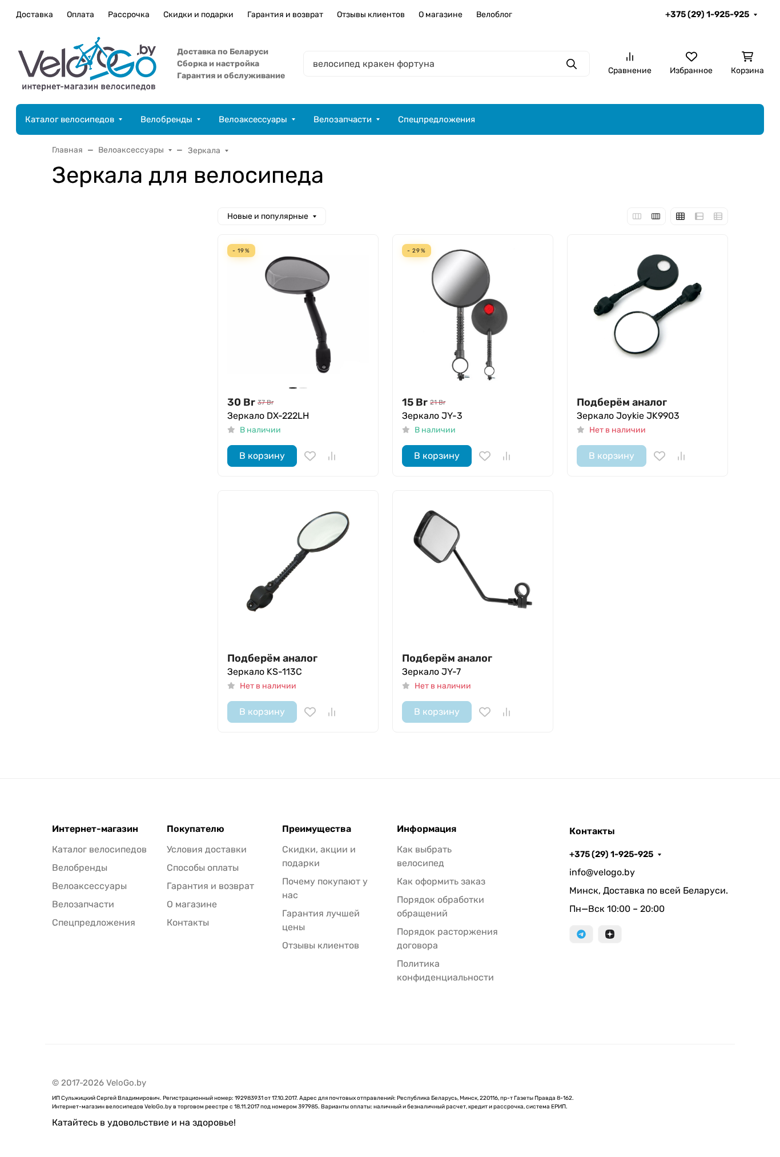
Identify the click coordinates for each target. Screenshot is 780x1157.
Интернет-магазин (95, 829)
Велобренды (166, 119)
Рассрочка (129, 14)
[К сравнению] (331, 456)
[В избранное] (310, 456)
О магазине (441, 14)
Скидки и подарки (198, 14)
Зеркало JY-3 (432, 415)
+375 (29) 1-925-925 (707, 14)
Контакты (188, 922)
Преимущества (316, 829)
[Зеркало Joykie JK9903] (647, 315)
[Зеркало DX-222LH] (298, 315)
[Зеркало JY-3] (473, 315)
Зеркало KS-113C (264, 671)
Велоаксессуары (253, 119)
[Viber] (610, 934)
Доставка (34, 14)
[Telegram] (581, 934)
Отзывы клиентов (371, 14)
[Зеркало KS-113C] (298, 571)
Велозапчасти (342, 119)
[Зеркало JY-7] (473, 571)
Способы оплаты (203, 867)
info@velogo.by (602, 872)
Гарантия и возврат (285, 14)
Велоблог (494, 14)
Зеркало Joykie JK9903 (628, 415)
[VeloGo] (87, 63)
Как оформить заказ (441, 881)
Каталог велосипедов (69, 119)
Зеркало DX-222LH (268, 415)
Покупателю (195, 829)
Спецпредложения (436, 119)
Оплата (80, 14)
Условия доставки (207, 849)
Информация (426, 829)
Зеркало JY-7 (431, 671)
